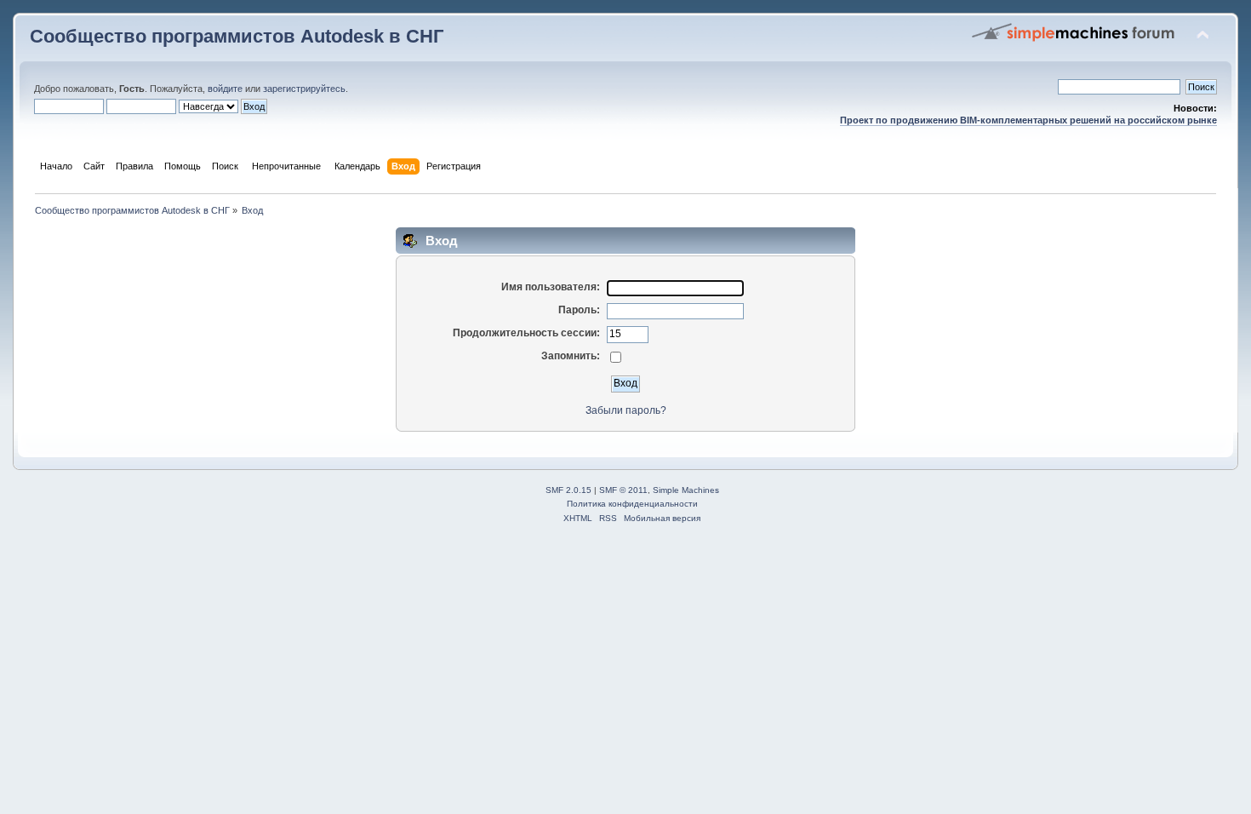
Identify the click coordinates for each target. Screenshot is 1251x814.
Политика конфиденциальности (632, 503)
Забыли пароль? (626, 410)
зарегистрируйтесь (304, 88)
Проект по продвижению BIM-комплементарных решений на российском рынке (1028, 120)
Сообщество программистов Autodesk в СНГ (236, 36)
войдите (225, 88)
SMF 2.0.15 (568, 490)
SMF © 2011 (623, 490)
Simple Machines (686, 490)
